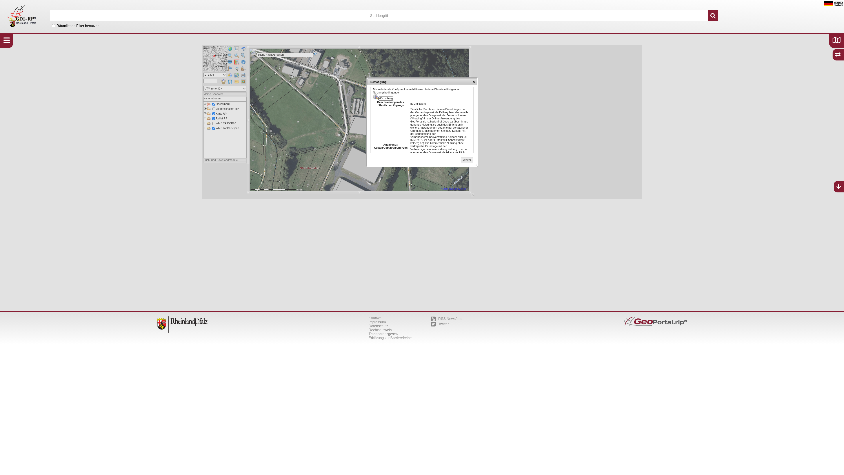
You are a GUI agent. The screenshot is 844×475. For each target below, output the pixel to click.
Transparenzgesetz (383, 334)
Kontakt (374, 318)
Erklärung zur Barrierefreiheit (391, 338)
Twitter (443, 324)
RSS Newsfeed (450, 319)
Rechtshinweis (380, 330)
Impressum (377, 322)
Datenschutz (378, 326)
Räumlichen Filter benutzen (78, 26)
